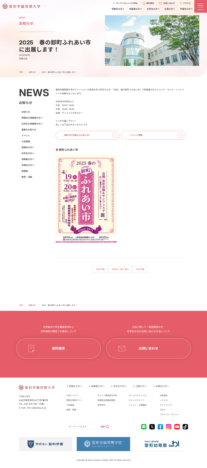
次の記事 (140, 269)
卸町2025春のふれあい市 (76, 135)
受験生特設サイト (74, 400)
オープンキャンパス (137, 395)
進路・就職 (71, 409)
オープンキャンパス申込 (127, 3)
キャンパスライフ (136, 400)
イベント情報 (136, 135)
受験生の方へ (118, 8)
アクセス (187, 3)
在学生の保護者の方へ (32, 123)
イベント (26, 135)
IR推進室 (163, 395)
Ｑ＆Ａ (163, 409)
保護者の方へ (135, 8)
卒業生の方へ (186, 8)
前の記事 (100, 269)
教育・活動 (27, 177)
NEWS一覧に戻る (120, 269)
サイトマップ (166, 405)
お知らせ (23, 58)
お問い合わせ (169, 3)
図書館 (25, 171)
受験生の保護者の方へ (32, 117)
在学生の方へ (153, 8)
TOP (21, 72)
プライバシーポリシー (170, 414)
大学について (72, 395)
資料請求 (150, 3)
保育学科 (101, 405)
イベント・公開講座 (137, 405)
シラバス (164, 400)
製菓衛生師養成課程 (106, 400)
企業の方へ (169, 8)
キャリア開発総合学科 (107, 395)
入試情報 (26, 141)
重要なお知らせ (29, 129)
